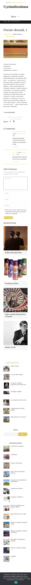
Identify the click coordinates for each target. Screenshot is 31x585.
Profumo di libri (11, 283)
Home (5, 21)
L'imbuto (13, 556)
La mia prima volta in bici (18, 400)
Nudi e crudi (10, 347)
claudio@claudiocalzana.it (19, 2)
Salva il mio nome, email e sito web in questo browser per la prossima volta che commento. (15, 211)
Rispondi (16, 147)
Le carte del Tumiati (17, 374)
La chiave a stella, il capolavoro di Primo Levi (18, 383)
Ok (16, 582)
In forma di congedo (17, 446)
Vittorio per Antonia (17, 488)
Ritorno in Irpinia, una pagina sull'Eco (17, 506)
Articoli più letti (12, 362)
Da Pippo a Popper (16, 391)
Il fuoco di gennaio (16, 463)
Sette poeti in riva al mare (18, 417)
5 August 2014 (7, 34)
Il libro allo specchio (13, 252)
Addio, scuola (15, 366)
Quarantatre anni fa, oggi (18, 514)
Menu (13, 17)
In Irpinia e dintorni (17, 497)
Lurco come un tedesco (16, 117)
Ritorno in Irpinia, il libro (18, 548)
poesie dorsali (11, 112)
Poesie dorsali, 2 (15, 119)
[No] (29, 579)
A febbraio (14, 454)
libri (9, 21)
